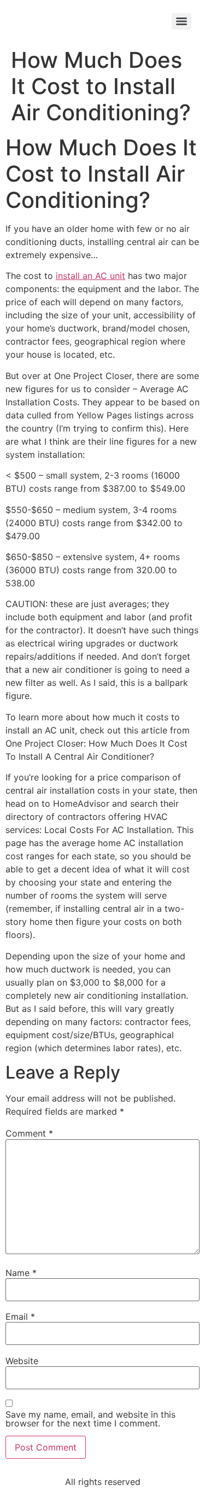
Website (21, 1360)
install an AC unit (90, 275)
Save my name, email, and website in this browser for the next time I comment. (90, 1419)
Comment (29, 1133)
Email (20, 1316)
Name (21, 1272)
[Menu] (181, 21)
